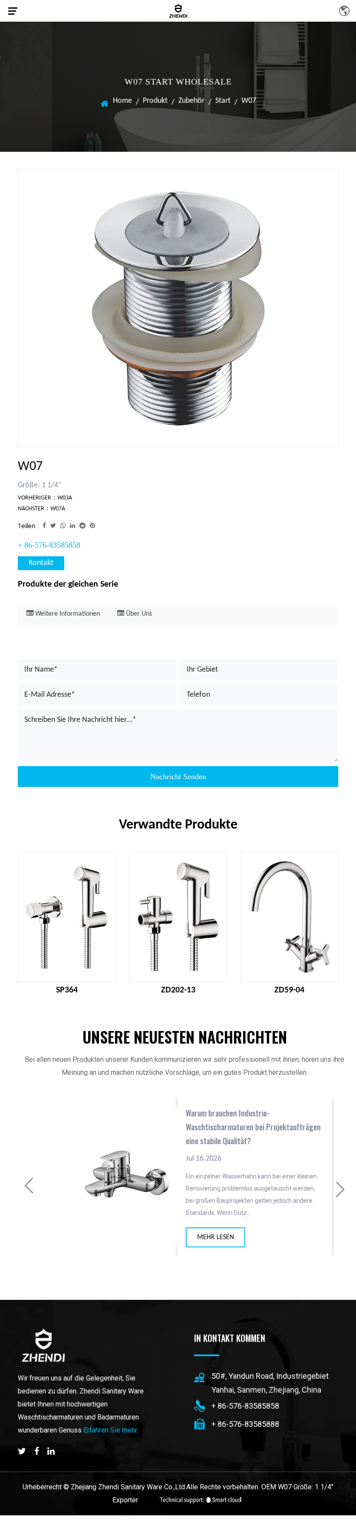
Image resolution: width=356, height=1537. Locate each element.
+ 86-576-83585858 (49, 545)
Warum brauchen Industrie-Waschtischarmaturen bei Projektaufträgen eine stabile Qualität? (234, 1126)
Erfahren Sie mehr (110, 1430)
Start (223, 101)
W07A (57, 509)
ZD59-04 (289, 990)
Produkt (155, 101)
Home (122, 101)
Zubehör (191, 101)
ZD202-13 (178, 990)
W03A (64, 498)
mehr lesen (196, 1237)
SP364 (67, 990)
